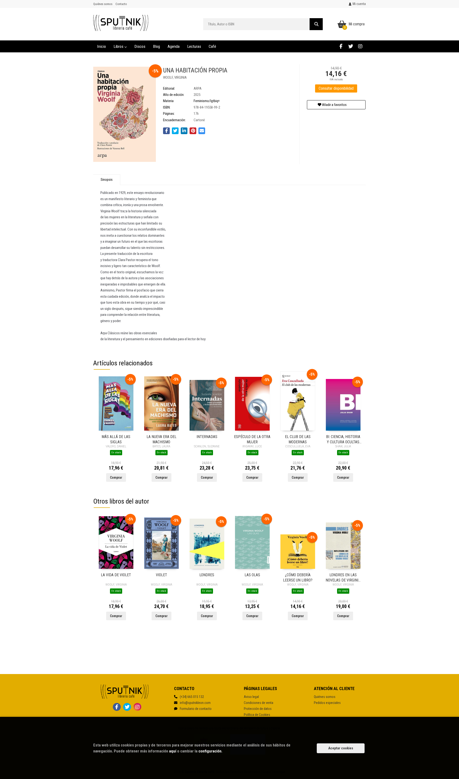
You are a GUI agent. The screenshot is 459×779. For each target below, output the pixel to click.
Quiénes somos (102, 4)
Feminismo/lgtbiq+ (207, 101)
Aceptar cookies (340, 748)
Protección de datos (258, 709)
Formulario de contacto (196, 709)
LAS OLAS (252, 575)
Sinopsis (107, 179)
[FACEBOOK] (341, 46)
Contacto (121, 4)
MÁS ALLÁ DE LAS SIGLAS (116, 439)
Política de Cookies (257, 715)
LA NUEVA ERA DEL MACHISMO (161, 439)
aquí (172, 751)
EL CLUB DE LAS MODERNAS (298, 439)
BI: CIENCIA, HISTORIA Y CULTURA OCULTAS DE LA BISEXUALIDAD (343, 439)
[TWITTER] (351, 46)
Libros (119, 46)
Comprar (116, 477)
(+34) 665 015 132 (192, 697)
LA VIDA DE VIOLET (116, 575)
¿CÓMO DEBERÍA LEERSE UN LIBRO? (297, 577)
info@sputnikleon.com (195, 703)
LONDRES (206, 575)
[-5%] (116, 403)
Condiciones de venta (258, 703)
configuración (209, 751)
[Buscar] (316, 24)
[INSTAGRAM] (360, 46)
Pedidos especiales (327, 703)
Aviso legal (251, 697)
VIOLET (161, 575)
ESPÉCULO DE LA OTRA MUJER (252, 439)
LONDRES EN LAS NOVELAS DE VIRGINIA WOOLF (343, 577)
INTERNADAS (207, 436)
